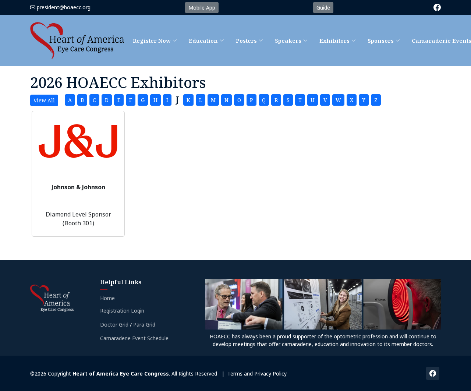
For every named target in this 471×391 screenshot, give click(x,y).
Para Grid (144, 324)
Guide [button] (323, 7)
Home (107, 298)
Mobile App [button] (201, 7)
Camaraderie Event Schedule (134, 338)
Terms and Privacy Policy (257, 373)
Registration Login (122, 310)
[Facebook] (434, 7)
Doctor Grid (114, 324)
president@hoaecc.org (64, 7)
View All (44, 100)
